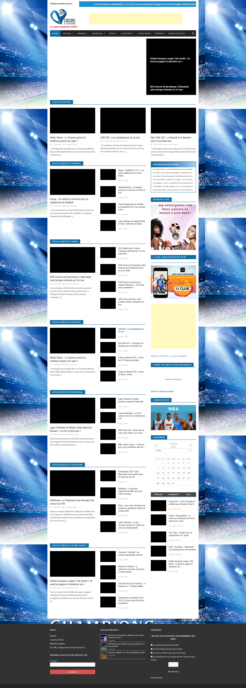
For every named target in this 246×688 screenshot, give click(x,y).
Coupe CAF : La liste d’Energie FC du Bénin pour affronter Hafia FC (182, 502)
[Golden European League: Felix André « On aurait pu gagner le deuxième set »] (171, 52)
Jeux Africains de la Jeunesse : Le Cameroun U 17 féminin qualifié (132, 584)
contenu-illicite (57, 639)
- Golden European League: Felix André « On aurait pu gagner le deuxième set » (185, 169)
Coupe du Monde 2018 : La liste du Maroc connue (131, 373)
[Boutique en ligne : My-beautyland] (173, 227)
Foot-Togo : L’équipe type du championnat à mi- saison (180, 534)
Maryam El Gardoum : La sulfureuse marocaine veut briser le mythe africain (131, 569)
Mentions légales (57, 643)
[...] (60, 154)
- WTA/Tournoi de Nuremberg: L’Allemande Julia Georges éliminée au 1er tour (182, 173)
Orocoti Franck (71, 144)
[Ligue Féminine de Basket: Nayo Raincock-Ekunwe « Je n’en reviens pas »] (72, 410)
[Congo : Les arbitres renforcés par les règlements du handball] (72, 181)
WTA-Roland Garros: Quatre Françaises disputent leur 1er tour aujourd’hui (131, 251)
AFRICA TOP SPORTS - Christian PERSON (169, 356)
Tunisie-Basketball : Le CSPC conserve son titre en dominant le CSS (131, 416)
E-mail (53, 661)
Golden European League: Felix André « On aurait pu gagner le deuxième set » (170, 60)
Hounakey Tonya (72, 284)
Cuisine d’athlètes (176, 33)
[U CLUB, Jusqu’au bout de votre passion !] (173, 282)
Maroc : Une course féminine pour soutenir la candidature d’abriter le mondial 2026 (131, 508)
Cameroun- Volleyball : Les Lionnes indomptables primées (130, 553)
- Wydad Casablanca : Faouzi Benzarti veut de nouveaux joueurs (181, 190)
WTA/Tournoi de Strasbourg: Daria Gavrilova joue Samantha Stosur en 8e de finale (132, 268)
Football (67, 33)
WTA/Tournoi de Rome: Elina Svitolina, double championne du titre (131, 302)
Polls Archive (156, 677)
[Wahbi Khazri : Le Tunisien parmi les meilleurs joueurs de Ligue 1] (72, 120)
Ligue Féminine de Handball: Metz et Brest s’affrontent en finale (131, 222)
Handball (81, 33)
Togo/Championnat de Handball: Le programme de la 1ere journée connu (131, 207)
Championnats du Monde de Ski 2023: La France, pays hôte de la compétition (131, 600)
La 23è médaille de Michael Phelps (168, 649)
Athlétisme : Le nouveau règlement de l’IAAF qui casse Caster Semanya (130, 491)
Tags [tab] (188, 494)
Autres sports (144, 33)
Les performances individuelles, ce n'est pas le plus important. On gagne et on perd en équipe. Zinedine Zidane (128, 4)
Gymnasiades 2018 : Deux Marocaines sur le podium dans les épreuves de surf (130, 474)
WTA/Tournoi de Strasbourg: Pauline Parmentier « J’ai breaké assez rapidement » (131, 285)
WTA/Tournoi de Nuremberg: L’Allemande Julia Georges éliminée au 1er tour (169, 88)
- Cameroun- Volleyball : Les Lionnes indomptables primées (179, 179)
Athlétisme (126, 33)
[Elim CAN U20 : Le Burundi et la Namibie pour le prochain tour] (173, 120)
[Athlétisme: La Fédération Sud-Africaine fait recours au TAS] (72, 483)
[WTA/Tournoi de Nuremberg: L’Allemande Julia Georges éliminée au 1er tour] (171, 80)
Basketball (97, 33)
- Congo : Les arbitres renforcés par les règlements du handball (179, 183)
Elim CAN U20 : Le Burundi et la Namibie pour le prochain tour (130, 344)
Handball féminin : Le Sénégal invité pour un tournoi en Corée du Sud (131, 190)
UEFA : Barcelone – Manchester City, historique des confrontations (182, 548)
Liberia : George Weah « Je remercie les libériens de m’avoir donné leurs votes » (182, 518)
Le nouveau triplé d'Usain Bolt (166, 645)
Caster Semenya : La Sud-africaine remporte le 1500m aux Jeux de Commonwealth (131, 525)
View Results (173, 671)
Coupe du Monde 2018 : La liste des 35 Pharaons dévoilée (131, 358)
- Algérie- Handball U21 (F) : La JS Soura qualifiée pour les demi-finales (181, 186)
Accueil (55, 33)
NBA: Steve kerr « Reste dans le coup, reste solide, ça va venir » (131, 431)
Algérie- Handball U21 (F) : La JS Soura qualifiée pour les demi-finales (131, 173)
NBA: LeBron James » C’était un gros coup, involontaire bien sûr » (131, 445)
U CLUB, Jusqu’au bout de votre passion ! (67, 647)
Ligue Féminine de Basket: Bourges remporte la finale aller (130, 400)
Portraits (159, 33)
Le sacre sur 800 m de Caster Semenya (169, 652)
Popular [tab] (158, 494)
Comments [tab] (173, 494)
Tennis (112, 33)
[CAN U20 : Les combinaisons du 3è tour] (123, 120)
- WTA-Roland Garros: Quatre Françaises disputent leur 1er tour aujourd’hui (182, 176)
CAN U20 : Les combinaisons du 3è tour (120, 137)
